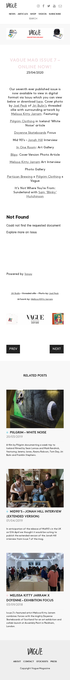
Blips (13, 154)
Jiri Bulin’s (39, 105)
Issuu (28, 273)
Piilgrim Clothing (22, 121)
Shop (33, 13)
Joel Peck (20, 105)
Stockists (42, 661)
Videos (42, 13)
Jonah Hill (35, 140)
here (39, 101)
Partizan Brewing (19, 176)
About (17, 661)
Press (53, 661)
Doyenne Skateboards (30, 132)
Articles (23, 13)
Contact (28, 661)
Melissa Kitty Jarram (26, 113)
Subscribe (55, 13)
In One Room (26, 147)
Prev (13, 348)
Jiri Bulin (15, 293)
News (12, 13)
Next (56, 348)
